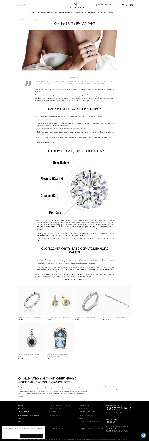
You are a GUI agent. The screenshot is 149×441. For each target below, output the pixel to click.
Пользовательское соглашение (89, 421)
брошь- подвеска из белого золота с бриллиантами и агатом (57, 355)
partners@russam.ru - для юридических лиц (118, 432)
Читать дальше (22, 396)
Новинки (91, 12)
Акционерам (53, 411)
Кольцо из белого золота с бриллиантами (29, 317)
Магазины (116, 5)
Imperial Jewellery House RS (58, 408)
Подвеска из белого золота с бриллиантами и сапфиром (30, 355)
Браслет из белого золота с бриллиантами (115, 317)
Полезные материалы (56, 428)
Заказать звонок (19, 5)
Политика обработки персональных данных (91, 429)
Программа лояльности (87, 411)
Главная (20, 19)
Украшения (21, 408)
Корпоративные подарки (87, 415)
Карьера (51, 421)
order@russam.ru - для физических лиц (117, 430)
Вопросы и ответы (55, 415)
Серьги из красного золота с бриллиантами (59, 317)
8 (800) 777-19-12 (20, 4)
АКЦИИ (110, 12)
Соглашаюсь (31, 436)
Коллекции (21, 421)
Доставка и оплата (85, 405)
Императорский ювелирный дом (59, 405)
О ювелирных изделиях (32, 19)
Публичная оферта (85, 425)
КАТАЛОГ (20, 405)
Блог (50, 425)
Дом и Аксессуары (24, 411)
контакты (82, 418)
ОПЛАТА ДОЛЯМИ (84, 408)
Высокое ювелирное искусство (28, 415)
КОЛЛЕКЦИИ (102, 12)
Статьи (24, 19)
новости (51, 418)
